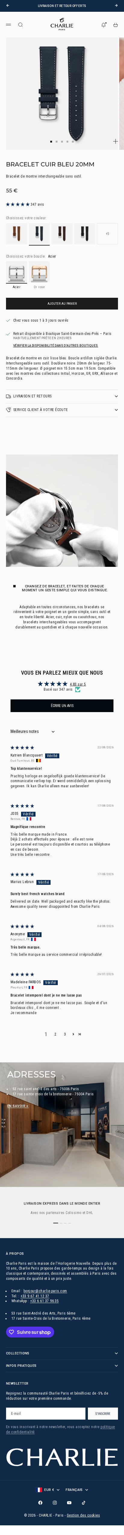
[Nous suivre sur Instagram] (54, 1502)
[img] (22, 748)
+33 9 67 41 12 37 (34, 1296)
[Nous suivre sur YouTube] (69, 1502)
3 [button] (65, 1034)
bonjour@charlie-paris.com (45, 1291)
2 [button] (55, 1034)
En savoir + (18, 1106)
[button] (18, 204)
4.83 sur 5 (78, 684)
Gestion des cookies (83, 1515)
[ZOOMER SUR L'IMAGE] (116, 141)
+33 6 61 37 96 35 (44, 1301)
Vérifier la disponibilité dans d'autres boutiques (55, 345)
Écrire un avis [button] (62, 706)
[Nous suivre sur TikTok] (83, 1502)
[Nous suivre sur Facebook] (40, 1502)
